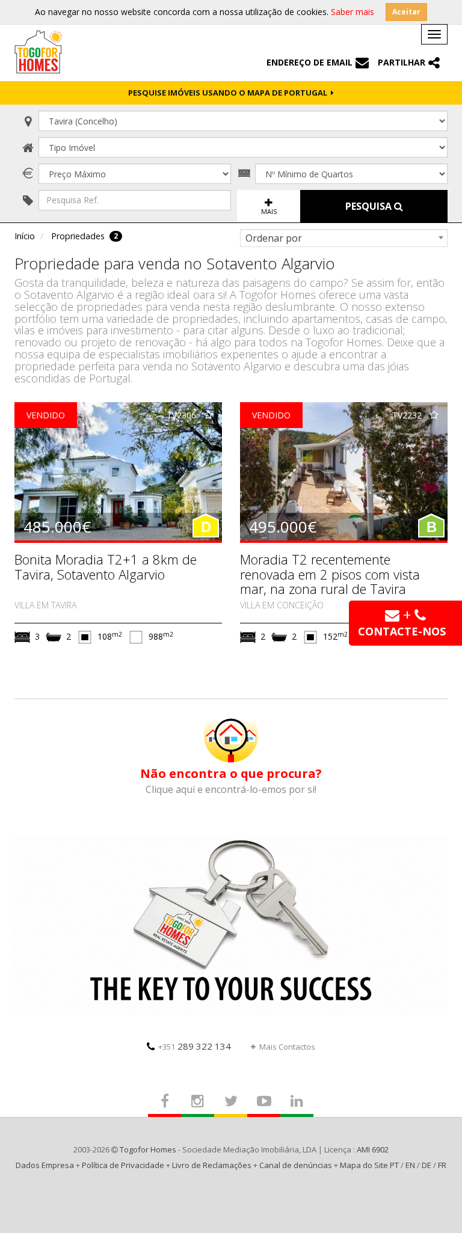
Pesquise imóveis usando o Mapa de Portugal (229, 92)
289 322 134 (194, 1046)
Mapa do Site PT (369, 1165)
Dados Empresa (45, 1165)
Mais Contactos (287, 1046)
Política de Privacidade (123, 1165)
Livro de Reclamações (211, 1165)
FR (442, 1165)
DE (426, 1165)
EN (410, 1165)
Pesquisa (369, 206)
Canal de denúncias (295, 1165)
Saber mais (352, 11)
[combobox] (344, 238)
